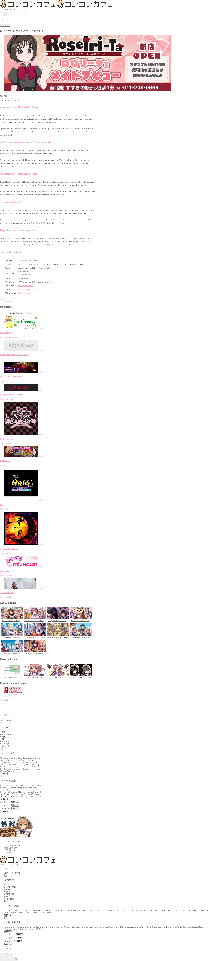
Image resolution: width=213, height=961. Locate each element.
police (19, 767)
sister (38, 767)
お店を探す (4, 811)
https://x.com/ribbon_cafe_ (27, 289)
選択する (4, 773)
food (4, 788)
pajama (16, 769)
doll (15, 762)
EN (5, 13)
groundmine (10, 765)
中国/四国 (5, 744)
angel (24, 760)
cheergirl (12, 771)
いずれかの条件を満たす (12, 796)
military (24, 769)
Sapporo (3, 299)
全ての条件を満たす (33, 796)
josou (9, 769)
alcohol (5, 785)
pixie (35, 762)
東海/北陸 (5, 741)
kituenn (28, 794)
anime (30, 758)
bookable (11, 788)
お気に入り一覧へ (9, 715)
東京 (3, 732)
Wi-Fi (19, 788)
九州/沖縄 (5, 746)
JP (5, 15)
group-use (87, 927)
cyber (39, 765)
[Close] (15, 959)
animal (10, 758)
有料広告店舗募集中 (12, 846)
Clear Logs (4, 700)
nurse (19, 765)
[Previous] (3, 957)
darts (167, 927)
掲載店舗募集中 (10, 848)
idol (17, 758)
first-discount (18, 794)
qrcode (28, 790)
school (17, 760)
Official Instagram (24, 293)
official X (17, 100)
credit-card (24, 785)
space (124, 910)
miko (32, 767)
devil (36, 758)
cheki (33, 785)
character (9, 760)
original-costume (30, 788)
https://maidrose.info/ (25, 286)
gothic (26, 765)
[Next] (10, 957)
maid (4, 758)
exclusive (37, 790)
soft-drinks (14, 785)
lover (31, 769)
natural (4, 767)
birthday (22, 792)
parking (8, 794)
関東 (3, 737)
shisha (21, 762)
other (47, 910)
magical (31, 760)
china (33, 765)
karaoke (12, 790)
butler (4, 771)
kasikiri (36, 794)
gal (3, 769)
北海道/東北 (6, 734)
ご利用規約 (8, 853)
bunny (12, 767)
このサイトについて (12, 841)
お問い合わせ (9, 850)
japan (9, 762)
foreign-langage (33, 792)
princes (84, 910)
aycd (39, 785)
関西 (3, 739)
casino (37, 769)
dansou (28, 762)
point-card (6, 792)
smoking (20, 790)
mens (26, 767)
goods (14, 792)
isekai (23, 758)
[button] (25, 9)
